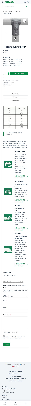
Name (5, 300)
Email (5, 307)
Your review (7, 315)
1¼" (9, 84)
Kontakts (20, 381)
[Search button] (26, 6)
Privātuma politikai (15, 332)
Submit (7, 344)
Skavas (12, 82)
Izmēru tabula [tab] (15, 93)
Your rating (5, 296)
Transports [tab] (15, 97)
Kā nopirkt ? (12, 371)
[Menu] (2, 2)
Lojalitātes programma (12, 378)
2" (11, 84)
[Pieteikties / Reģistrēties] (25, 2)
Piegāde (20, 371)
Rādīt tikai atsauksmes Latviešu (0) (13, 282)
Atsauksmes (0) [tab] (15, 100)
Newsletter (11, 381)
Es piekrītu (12, 332)
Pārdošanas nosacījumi (15, 374)
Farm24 (23, 378)
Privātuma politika (15, 376)
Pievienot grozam (19, 73)
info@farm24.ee (6, 391)
